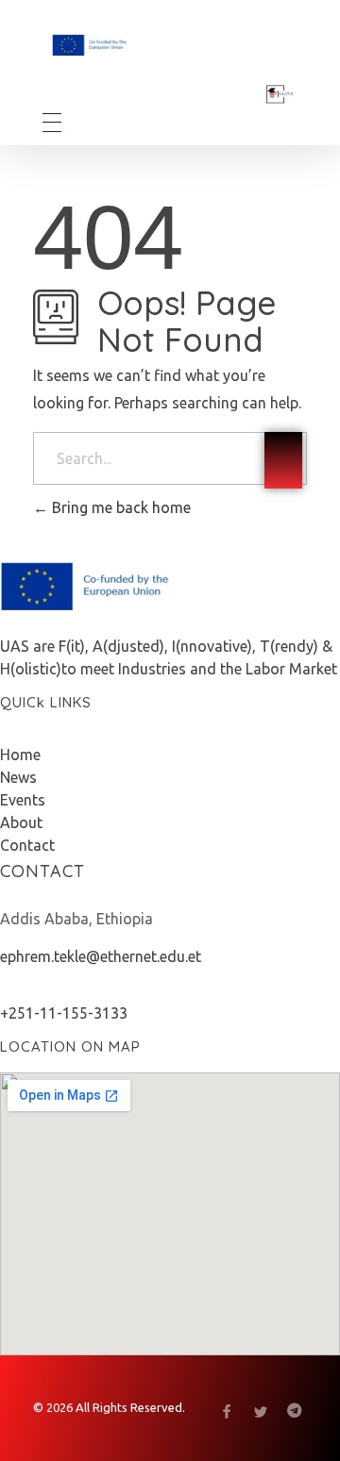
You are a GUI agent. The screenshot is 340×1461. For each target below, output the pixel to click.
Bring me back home (119, 507)
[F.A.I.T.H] (138, 45)
